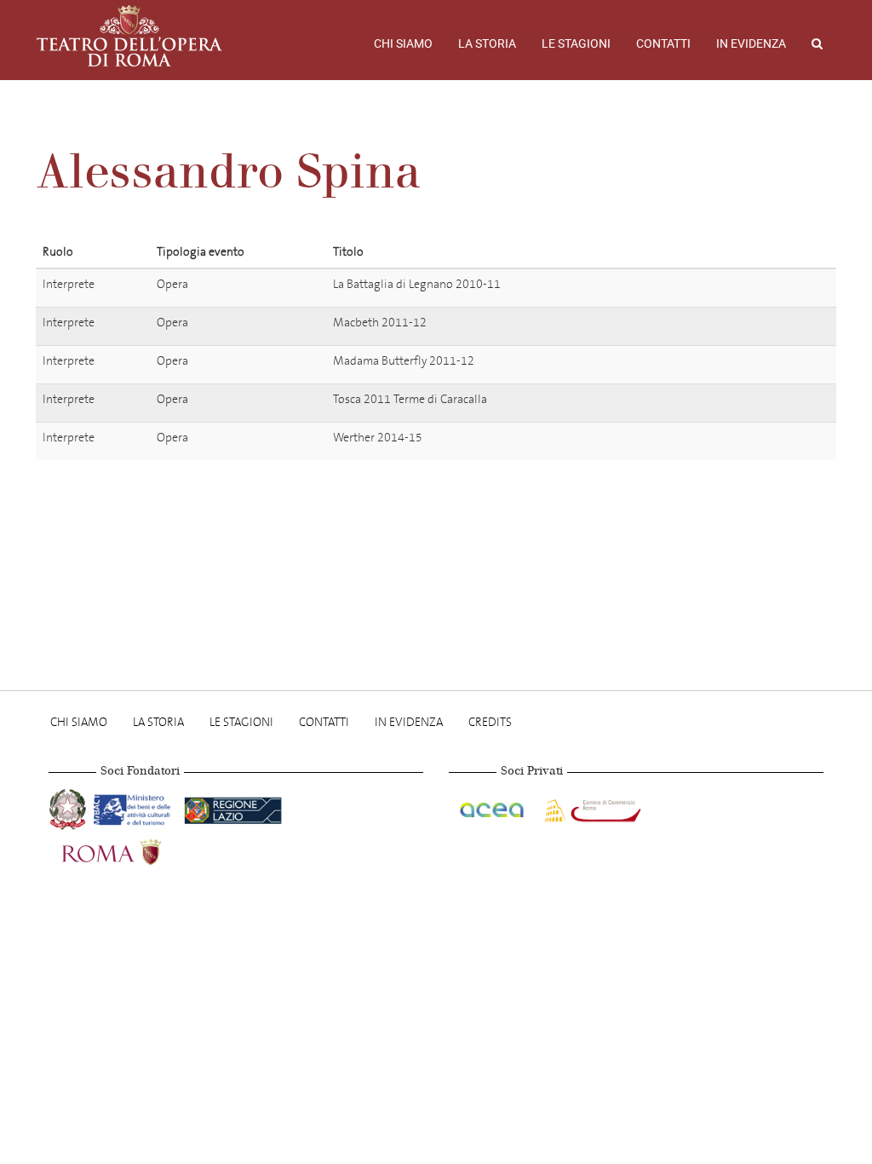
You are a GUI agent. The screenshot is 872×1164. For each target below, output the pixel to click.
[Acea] (493, 807)
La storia (487, 43)
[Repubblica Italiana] (69, 807)
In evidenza (751, 43)
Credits (490, 722)
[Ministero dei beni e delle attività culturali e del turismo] (135, 807)
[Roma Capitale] (134, 850)
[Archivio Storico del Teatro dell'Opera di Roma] (129, 35)
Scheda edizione (738, 287)
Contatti (663, 43)
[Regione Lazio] (233, 807)
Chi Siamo (403, 43)
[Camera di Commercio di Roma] (591, 807)
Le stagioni (576, 43)
